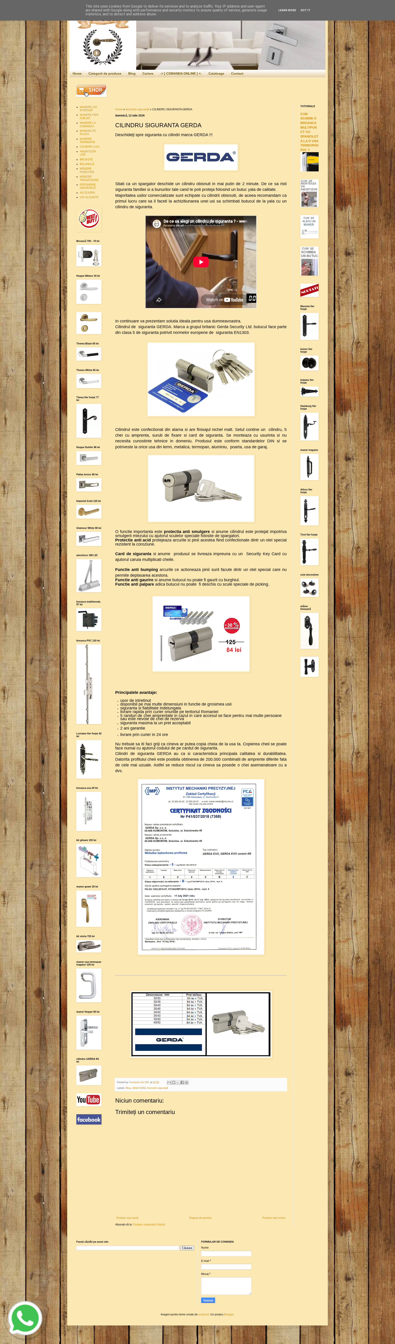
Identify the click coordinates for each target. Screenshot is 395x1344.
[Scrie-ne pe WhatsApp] (25, 1337)
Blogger (229, 1314)
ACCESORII (87, 192)
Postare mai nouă (127, 1218)
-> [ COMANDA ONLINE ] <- (181, 73)
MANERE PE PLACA (88, 132)
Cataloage (216, 73)
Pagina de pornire (200, 1218)
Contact (237, 73)
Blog (132, 73)
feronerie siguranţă (137, 109)
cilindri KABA (139, 1088)
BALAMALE (87, 164)
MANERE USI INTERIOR (88, 108)
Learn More (287, 10)
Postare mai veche (274, 1218)
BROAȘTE (86, 159)
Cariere (147, 73)
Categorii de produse (104, 73)
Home (77, 73)
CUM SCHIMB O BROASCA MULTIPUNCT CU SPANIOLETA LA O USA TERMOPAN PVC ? (309, 132)
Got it (305, 10)
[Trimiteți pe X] (178, 1082)
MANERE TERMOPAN (87, 140)
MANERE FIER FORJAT (89, 116)
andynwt (203, 1314)
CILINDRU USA (89, 146)
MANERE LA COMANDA (88, 124)
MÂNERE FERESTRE (87, 170)
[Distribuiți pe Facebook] (182, 1082)
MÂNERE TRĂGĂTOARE (89, 178)
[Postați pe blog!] (173, 1082)
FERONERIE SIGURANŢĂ (88, 186)
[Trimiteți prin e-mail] (169, 1082)
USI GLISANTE (89, 197)
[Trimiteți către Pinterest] (186, 1082)
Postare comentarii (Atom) (149, 1224)
